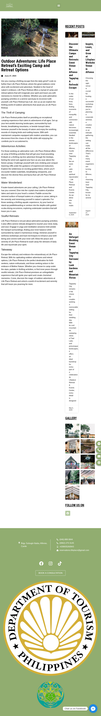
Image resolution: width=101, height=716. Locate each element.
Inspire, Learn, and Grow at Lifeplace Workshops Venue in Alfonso (91, 58)
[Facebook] (67, 513)
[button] (59, 6)
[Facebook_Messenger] (93, 708)
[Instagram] (50, 563)
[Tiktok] (59, 563)
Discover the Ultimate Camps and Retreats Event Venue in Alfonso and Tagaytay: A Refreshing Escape (75, 65)
